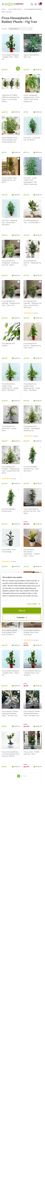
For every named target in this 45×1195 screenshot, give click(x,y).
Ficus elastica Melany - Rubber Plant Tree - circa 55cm (32, 632)
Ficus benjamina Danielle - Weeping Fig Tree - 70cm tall (11, 303)
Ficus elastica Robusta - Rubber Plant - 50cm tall (10, 673)
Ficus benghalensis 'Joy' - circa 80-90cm (32, 221)
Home (3, 9)
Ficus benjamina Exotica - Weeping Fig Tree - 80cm (32, 345)
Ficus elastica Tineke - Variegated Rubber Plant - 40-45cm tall (10, 713)
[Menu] (3, 4)
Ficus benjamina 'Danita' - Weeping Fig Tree (32, 263)
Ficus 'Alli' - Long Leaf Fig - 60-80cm (32, 139)
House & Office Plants (14, 9)
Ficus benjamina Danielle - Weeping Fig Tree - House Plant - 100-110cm (32, 304)
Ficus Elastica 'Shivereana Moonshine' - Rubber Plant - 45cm (32, 553)
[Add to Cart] (18, 68)
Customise (20, 617)
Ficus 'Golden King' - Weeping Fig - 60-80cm (10, 180)
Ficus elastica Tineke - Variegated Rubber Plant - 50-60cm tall (32, 713)
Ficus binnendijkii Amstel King (8, 510)
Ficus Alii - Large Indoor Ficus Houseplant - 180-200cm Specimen (30, 181)
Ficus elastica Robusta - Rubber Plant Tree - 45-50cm (32, 673)
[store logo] (13, 4)
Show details (32, 604)
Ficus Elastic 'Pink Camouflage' (9, 551)
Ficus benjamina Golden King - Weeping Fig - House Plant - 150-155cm (32, 387)
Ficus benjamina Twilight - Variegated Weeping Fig (32, 428)
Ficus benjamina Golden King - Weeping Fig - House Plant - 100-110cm (10, 387)
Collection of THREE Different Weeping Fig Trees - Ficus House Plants (10, 98)
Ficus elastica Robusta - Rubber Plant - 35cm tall (10, 57)
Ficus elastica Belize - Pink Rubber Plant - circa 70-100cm (10, 632)
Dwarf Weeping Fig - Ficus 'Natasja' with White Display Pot (10, 140)
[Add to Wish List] (18, 35)
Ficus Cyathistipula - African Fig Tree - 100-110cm (32, 511)
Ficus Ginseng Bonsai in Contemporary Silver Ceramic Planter (11, 754)
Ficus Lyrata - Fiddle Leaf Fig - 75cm (31, 753)
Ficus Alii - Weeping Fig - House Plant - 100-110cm (9, 222)
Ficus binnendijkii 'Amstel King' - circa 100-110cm (31, 469)
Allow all (22, 610)
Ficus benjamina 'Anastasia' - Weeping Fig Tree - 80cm (10, 263)
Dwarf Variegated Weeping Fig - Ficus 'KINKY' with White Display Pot (31, 98)
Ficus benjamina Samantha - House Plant (9, 428)
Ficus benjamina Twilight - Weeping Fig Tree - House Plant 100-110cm (11, 470)
